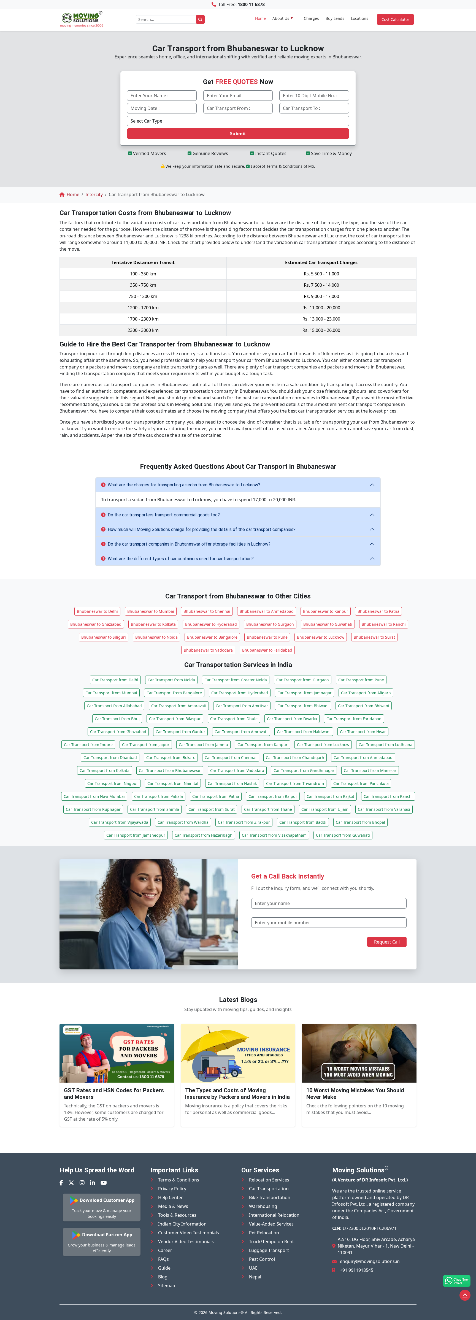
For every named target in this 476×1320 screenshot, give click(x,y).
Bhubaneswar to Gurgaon (270, 624)
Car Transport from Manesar (370, 770)
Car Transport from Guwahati (343, 835)
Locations (359, 18)
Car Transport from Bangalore (174, 692)
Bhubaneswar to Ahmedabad (267, 611)
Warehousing (263, 1206)
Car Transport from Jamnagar (304, 692)
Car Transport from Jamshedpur (135, 835)
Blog (162, 1277)
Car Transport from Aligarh (366, 692)
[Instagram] (82, 1182)
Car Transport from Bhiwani (363, 705)
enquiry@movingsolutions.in (370, 1261)
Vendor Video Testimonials (186, 1241)
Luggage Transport (269, 1250)
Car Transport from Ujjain (324, 809)
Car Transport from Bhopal (360, 822)
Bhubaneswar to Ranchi (384, 624)
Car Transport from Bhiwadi (303, 705)
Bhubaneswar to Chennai (206, 611)
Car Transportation (269, 1189)
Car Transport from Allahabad (114, 705)
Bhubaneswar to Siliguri (103, 637)
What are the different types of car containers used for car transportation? (181, 558)
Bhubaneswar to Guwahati (327, 624)
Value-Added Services (271, 1224)
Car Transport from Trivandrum (295, 783)
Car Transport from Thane (268, 809)
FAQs (163, 1259)
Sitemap (166, 1286)
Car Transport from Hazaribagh (203, 835)
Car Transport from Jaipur (145, 744)
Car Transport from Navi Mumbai (94, 796)
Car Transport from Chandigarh (295, 757)
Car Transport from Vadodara (237, 770)
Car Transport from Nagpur (112, 783)
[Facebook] (61, 1182)
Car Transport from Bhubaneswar (170, 770)
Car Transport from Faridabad (354, 718)
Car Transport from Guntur (180, 731)
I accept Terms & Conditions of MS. (283, 166)
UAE (253, 1268)
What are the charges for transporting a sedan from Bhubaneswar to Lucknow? (184, 484)
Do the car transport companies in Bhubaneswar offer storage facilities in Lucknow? (189, 544)
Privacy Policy (172, 1189)
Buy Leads (335, 18)
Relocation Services (269, 1180)
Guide (164, 1268)
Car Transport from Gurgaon (302, 679)
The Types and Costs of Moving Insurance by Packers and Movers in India (237, 1093)
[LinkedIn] (92, 1182)
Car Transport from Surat (211, 809)
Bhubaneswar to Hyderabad (211, 624)
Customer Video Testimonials (188, 1233)
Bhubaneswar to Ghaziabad (95, 624)
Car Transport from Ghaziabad (118, 731)
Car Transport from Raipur (272, 796)
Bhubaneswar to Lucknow (320, 637)
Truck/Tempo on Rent (271, 1241)
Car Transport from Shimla (154, 809)
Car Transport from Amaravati (178, 705)
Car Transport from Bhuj (117, 718)
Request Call (387, 942)
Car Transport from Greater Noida (235, 679)
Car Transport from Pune (361, 679)
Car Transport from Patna (215, 796)
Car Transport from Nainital (172, 783)
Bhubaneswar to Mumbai (150, 611)
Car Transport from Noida (171, 679)
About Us (280, 18)
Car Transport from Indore (88, 744)
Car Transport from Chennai (230, 757)
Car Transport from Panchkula (361, 783)
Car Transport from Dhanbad (110, 757)
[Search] (200, 19)
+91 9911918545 (356, 1270)
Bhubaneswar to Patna (378, 611)
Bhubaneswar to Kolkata (153, 624)
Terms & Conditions (178, 1180)
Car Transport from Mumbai (111, 692)
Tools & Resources (177, 1215)
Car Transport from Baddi (302, 822)
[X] (71, 1182)
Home (260, 18)
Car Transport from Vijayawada (119, 822)
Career (165, 1250)
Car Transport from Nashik (232, 783)
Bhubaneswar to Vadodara (208, 650)
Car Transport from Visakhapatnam (274, 835)
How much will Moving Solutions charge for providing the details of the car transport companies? (202, 529)
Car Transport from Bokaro (170, 757)
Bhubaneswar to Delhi (97, 611)
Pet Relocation (264, 1233)
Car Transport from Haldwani (304, 731)
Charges (311, 18)
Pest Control (262, 1259)
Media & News (173, 1206)
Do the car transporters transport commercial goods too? (164, 514)
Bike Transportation (269, 1197)
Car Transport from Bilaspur (175, 718)
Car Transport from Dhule (234, 718)
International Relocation (274, 1215)
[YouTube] (104, 1182)
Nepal (255, 1277)
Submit (238, 134)
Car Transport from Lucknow (323, 744)
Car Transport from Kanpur (262, 744)
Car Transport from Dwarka (292, 718)
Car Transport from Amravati (241, 731)
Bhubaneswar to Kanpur (325, 611)
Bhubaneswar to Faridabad (267, 650)
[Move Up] (464, 1295)
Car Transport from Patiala (158, 796)
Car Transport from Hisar (363, 731)
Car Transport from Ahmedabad (363, 757)
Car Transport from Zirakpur (244, 822)
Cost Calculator (395, 19)
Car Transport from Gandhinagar (304, 770)
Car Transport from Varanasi (384, 809)
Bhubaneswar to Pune (267, 637)
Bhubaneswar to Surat (374, 637)
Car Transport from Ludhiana (385, 744)
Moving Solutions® (226, 1312)
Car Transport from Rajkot (330, 796)
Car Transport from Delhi (115, 679)
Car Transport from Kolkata (104, 770)
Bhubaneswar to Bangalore (212, 637)
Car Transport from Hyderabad (239, 692)
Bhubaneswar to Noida (156, 637)
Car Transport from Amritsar (242, 705)
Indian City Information (182, 1224)
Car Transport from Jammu (203, 744)
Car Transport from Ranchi (388, 796)
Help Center (170, 1197)
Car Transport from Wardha (183, 822)
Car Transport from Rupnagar (93, 809)
